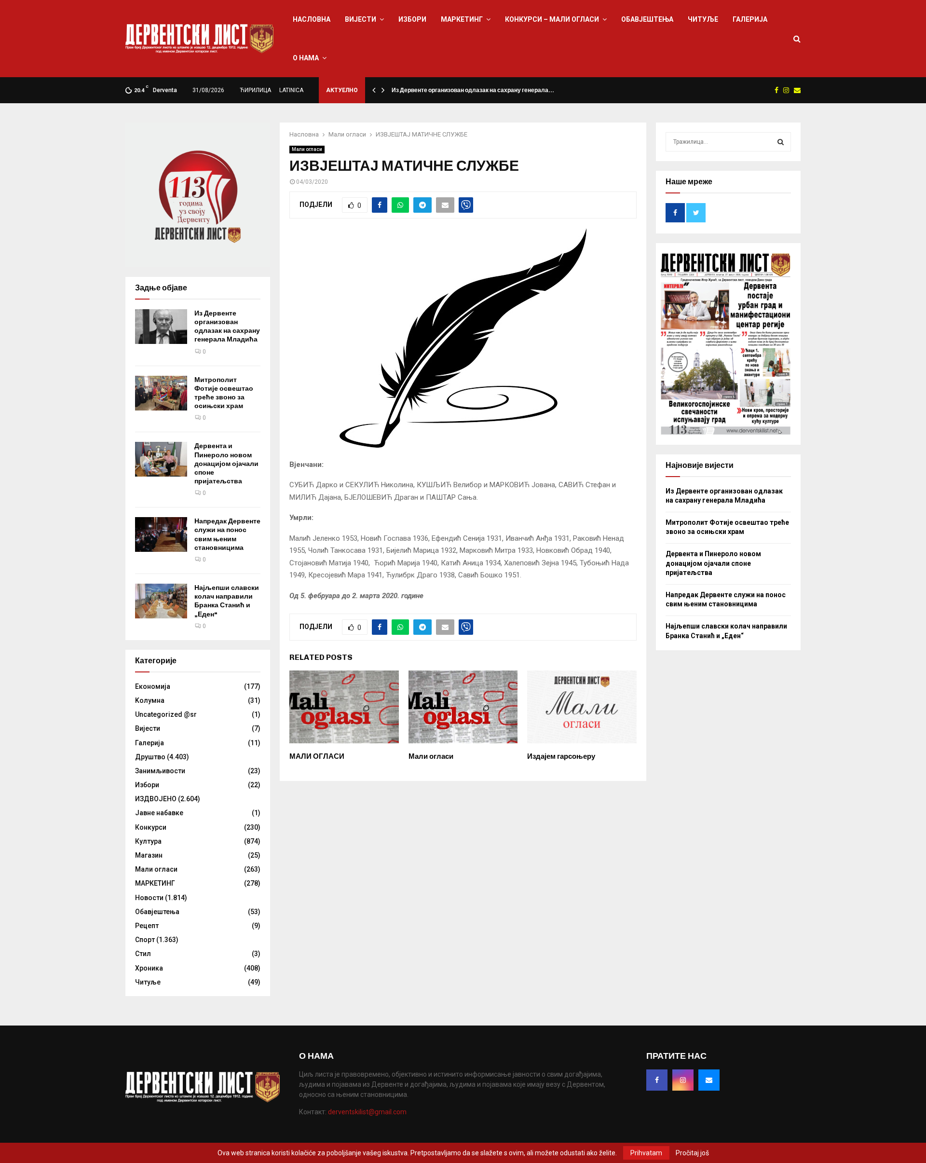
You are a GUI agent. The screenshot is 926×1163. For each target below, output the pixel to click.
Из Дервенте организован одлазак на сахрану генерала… (473, 90)
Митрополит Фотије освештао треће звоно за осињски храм (223, 393)
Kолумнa (149, 700)
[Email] (709, 1080)
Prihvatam (646, 1153)
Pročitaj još (692, 1152)
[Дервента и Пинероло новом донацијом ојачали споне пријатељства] (161, 459)
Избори (412, 19)
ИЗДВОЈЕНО (156, 799)
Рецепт (147, 926)
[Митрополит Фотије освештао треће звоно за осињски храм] (161, 393)
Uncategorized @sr (166, 714)
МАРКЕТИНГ (462, 19)
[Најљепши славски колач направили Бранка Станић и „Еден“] (161, 601)
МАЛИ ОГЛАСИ (316, 756)
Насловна (311, 19)
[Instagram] (683, 1080)
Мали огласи (307, 149)
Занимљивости (160, 771)
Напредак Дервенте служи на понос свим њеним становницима (227, 534)
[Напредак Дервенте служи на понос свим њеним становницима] (161, 534)
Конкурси (150, 827)
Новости (149, 898)
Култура (148, 841)
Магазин (149, 855)
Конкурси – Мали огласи (552, 19)
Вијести (360, 19)
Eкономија (152, 686)
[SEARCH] (780, 141)
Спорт (145, 940)
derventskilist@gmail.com (367, 1112)
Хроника (149, 968)
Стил (143, 954)
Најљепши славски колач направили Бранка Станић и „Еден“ (226, 601)
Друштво (150, 757)
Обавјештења (647, 19)
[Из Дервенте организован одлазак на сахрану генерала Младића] (161, 326)
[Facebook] (656, 1080)
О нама (306, 58)
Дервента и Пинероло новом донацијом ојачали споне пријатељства (226, 463)
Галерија (750, 19)
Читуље (703, 19)
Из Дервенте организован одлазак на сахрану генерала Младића (227, 326)
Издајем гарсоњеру (561, 756)
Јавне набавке (159, 813)
